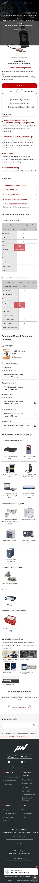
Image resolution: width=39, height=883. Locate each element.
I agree (16, 29)
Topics (24, 810)
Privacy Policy (22, 25)
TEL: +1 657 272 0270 (19, 858)
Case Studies (26, 791)
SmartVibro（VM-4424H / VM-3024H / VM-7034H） (14, 736)
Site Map (27, 876)
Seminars (25, 787)
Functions (26, 99)
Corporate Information (11, 777)
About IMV (9, 773)
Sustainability (8, 784)
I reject (23, 29)
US (25, 761)
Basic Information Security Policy (13, 876)
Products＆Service (11, 733)
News (25, 805)
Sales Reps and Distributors (27, 799)
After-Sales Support (10, 813)
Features (15, 99)
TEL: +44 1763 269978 (19, 837)
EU (12, 761)
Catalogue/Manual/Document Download (21, 107)
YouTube (26, 756)
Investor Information (10, 780)
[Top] (2, 733)
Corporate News (27, 813)
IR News (24, 817)
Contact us (19, 844)
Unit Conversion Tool (11, 821)
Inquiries (7, 810)
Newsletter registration (21, 767)
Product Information (23, 733)
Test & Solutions (27, 783)
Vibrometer (33, 733)
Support (8, 805)
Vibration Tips (9, 817)
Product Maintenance (28, 794)
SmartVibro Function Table (20, 103)
